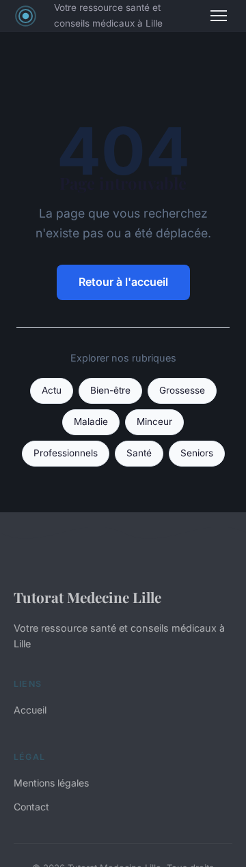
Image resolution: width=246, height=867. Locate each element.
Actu (52, 390)
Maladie (91, 421)
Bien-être (110, 390)
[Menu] (218, 16)
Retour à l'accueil (123, 282)
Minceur (154, 421)
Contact (31, 806)
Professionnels (65, 452)
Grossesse (182, 390)
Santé (139, 452)
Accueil (30, 710)
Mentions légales (51, 783)
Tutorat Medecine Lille (87, 596)
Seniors (196, 452)
